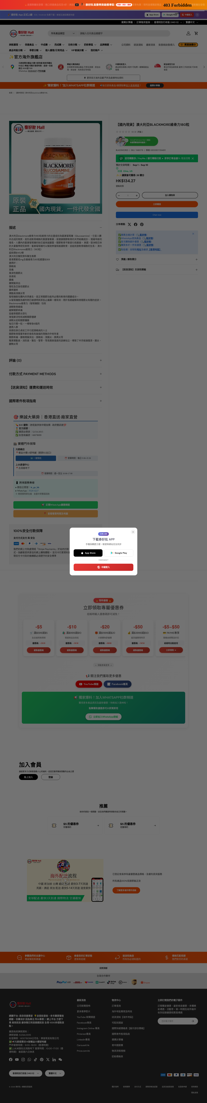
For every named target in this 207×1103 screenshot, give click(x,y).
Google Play (121, 553)
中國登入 (105, 567)
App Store (90, 553)
